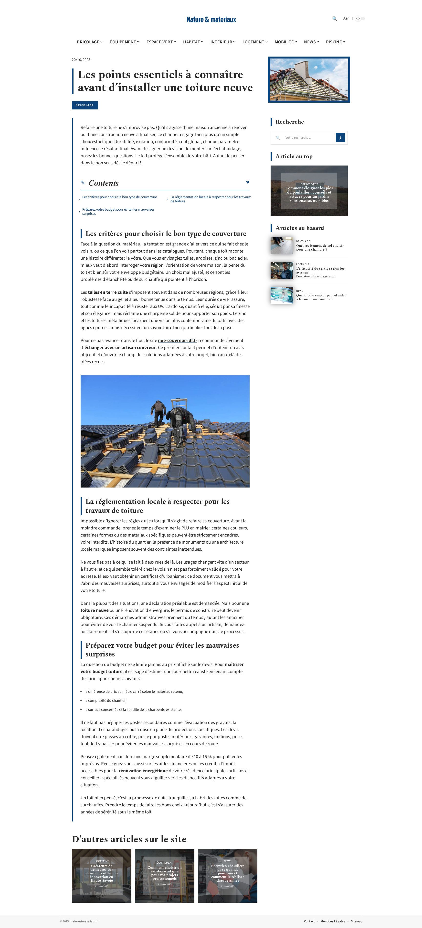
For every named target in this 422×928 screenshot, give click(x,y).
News (227, 861)
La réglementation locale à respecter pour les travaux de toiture (210, 199)
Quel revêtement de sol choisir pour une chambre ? (320, 247)
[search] (335, 18)
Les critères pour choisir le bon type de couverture (119, 197)
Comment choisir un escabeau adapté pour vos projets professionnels (165, 873)
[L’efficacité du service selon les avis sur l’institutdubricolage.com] (282, 270)
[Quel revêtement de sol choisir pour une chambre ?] (282, 245)
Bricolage (85, 105)
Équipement (165, 862)
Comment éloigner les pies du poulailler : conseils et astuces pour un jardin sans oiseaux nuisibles (309, 194)
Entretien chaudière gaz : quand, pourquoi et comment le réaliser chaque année (227, 873)
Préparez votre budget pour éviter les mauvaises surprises (118, 211)
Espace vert (309, 184)
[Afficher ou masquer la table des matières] (184, 183)
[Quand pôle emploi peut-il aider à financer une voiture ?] (282, 295)
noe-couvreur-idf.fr (177, 340)
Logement (102, 861)
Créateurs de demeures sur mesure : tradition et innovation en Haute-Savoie (101, 873)
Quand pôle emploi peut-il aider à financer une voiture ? (321, 297)
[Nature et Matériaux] (211, 18)
